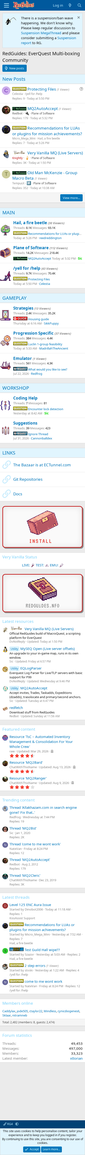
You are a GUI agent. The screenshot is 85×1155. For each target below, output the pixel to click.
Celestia (17, 94)
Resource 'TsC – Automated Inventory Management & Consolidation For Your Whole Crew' (41, 741)
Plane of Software (43, 113)
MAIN (8, 212)
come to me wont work (43, 981)
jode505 (22, 1011)
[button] (16, 1123)
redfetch (16, 707)
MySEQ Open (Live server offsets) (43, 648)
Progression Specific (33, 333)
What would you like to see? (47, 369)
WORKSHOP (15, 388)
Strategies (23, 308)
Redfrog (36, 373)
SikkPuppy (51, 323)
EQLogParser (26, 668)
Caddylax (8, 1011)
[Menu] (6, 5)
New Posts (14, 79)
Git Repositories (27, 479)
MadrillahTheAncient (53, 348)
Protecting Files (42, 89)
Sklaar (6, 1015)
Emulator (22, 358)
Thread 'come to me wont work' (35, 844)
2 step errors (34, 965)
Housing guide (38, 319)
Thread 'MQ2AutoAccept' (29, 859)
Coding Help (25, 398)
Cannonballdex (41, 438)
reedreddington (50, 238)
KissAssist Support (22, 918)
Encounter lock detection (45, 409)
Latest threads (16, 897)
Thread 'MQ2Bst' (23, 828)
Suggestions (25, 423)
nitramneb (19, 1015)
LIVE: (26, 565)
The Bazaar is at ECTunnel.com (42, 465)
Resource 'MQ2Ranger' (28, 778)
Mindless (50, 1011)
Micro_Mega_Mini (23, 138)
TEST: (40, 565)
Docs (17, 494)
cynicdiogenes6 (68, 1011)
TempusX (18, 183)
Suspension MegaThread (41, 32)
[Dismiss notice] (78, 18)
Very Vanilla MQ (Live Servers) (55, 153)
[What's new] (70, 5)
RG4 (9, 1124)
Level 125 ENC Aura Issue (30, 904)
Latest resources (18, 621)
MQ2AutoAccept (43, 108)
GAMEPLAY (14, 298)
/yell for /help (33, 94)
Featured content (18, 729)
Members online (17, 1003)
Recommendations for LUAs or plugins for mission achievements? (47, 130)
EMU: (54, 565)
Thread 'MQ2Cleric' (24, 875)
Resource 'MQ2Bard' (26, 762)
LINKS (8, 453)
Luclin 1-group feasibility (44, 344)
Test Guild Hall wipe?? (42, 949)
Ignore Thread (37, 434)
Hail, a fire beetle (49, 138)
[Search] (79, 5)
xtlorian (76, 1058)
